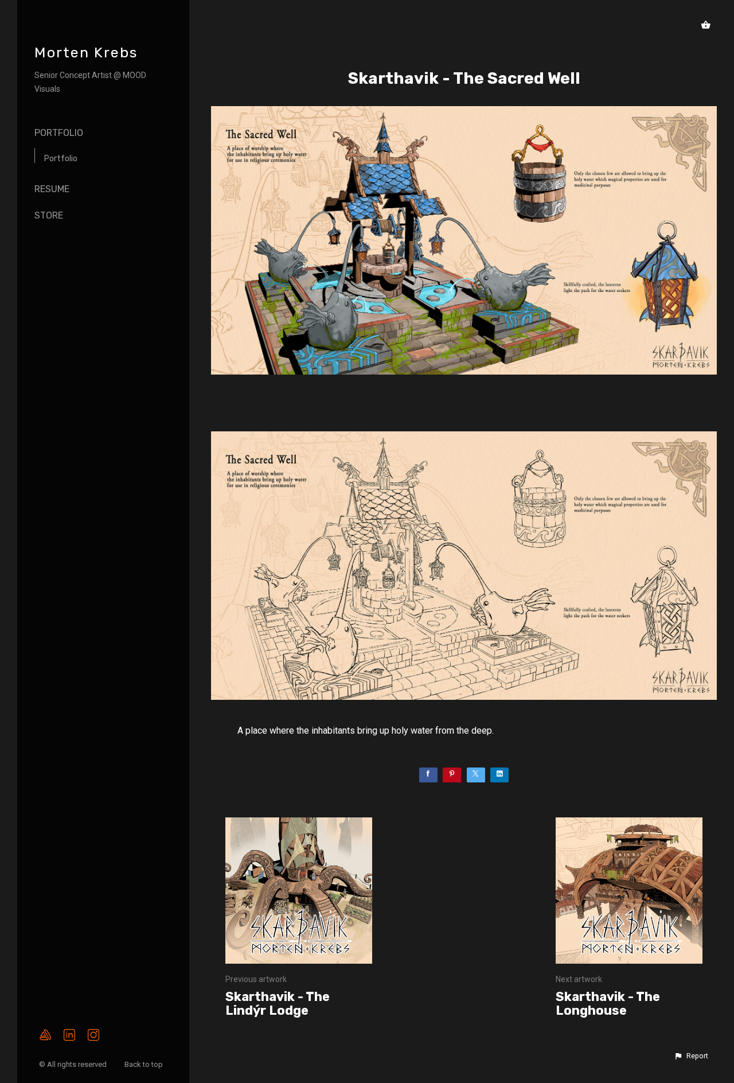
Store (48, 215)
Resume (51, 189)
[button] (691, 1056)
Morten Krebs (86, 52)
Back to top (144, 1064)
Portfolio (58, 132)
